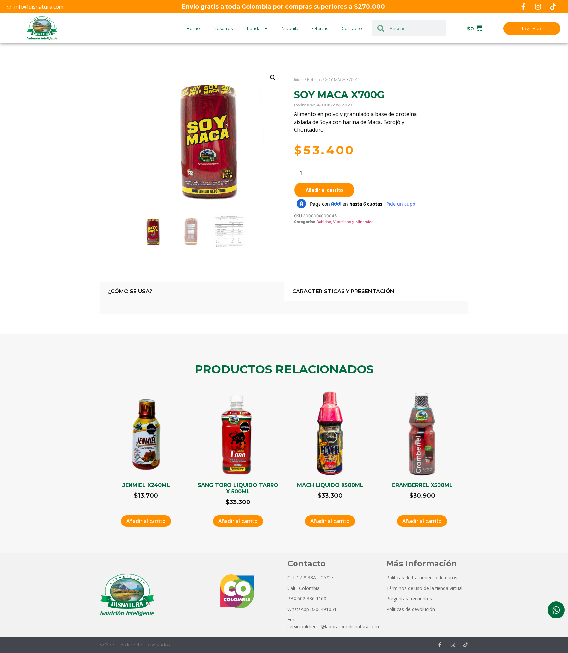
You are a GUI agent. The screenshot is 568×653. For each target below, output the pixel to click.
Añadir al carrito (324, 190)
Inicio (299, 79)
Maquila (290, 28)
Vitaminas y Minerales (353, 221)
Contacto (352, 28)
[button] (273, 77)
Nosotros (223, 28)
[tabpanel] (284, 307)
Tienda (253, 28)
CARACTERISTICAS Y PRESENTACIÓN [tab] (343, 291)
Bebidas (314, 79)
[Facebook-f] (523, 6)
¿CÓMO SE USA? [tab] (130, 291)
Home (193, 28)
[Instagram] (538, 6)
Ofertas (320, 28)
